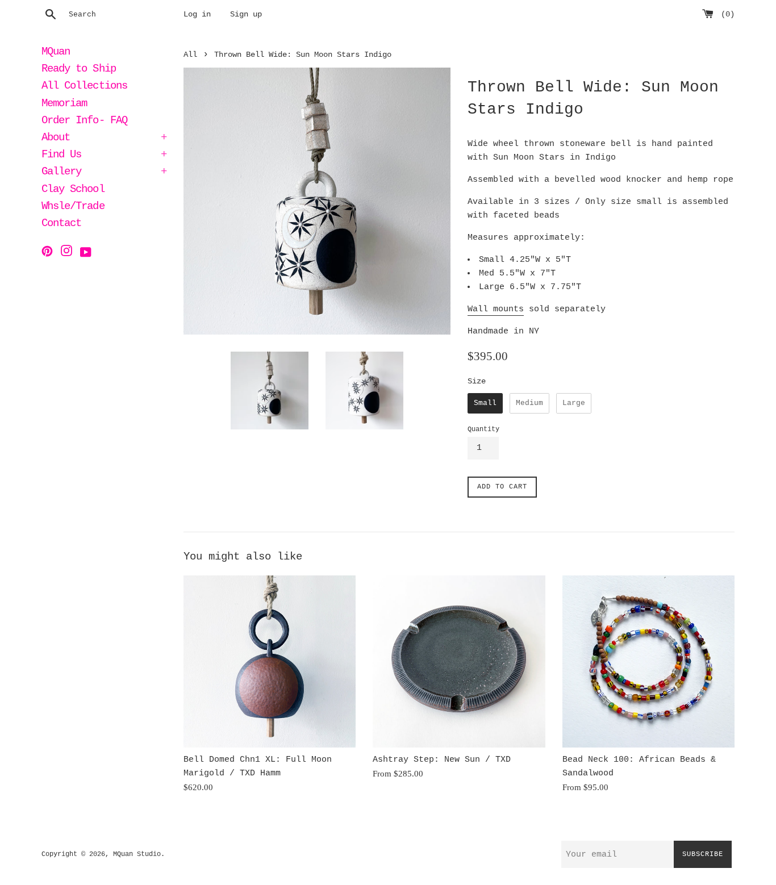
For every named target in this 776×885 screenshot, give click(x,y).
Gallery (103, 173)
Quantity (483, 429)
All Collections (84, 87)
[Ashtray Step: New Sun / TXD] (459, 661)
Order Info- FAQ (84, 121)
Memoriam (64, 104)
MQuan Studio (137, 854)
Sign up (246, 14)
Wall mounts (496, 309)
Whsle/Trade (73, 207)
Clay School (73, 190)
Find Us (103, 156)
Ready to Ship (78, 70)
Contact (61, 224)
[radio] (485, 403)
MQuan (55, 53)
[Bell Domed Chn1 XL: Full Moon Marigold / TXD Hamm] (269, 661)
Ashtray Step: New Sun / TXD (442, 760)
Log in (197, 14)
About (103, 138)
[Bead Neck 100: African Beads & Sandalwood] (648, 661)
